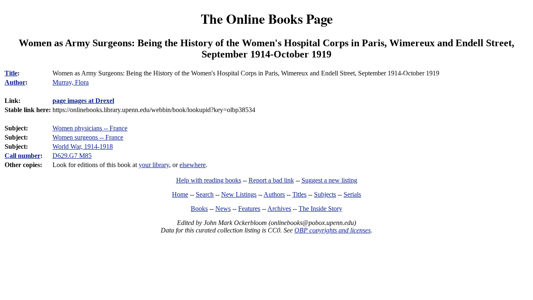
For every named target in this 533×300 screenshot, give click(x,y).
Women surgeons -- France (87, 137)
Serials (352, 194)
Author (15, 82)
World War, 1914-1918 (82, 146)
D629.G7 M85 (72, 155)
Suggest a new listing (329, 180)
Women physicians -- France (89, 128)
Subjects (325, 194)
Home (180, 194)
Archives (279, 208)
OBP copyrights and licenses (332, 230)
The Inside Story (320, 208)
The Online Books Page (267, 18)
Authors (274, 194)
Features (249, 208)
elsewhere (192, 164)
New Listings (239, 194)
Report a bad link (271, 180)
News (223, 208)
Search (205, 194)
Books (199, 208)
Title (11, 73)
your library (154, 164)
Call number (22, 155)
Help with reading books (208, 180)
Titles (299, 194)
